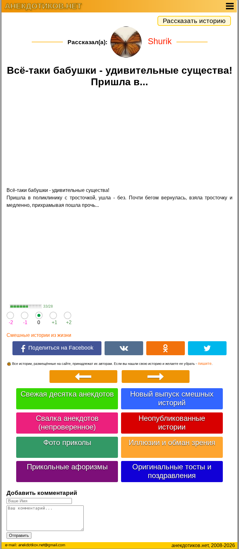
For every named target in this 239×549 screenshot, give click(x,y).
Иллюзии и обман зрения (172, 442)
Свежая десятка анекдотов (67, 394)
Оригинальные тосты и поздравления (171, 471)
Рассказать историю (194, 20)
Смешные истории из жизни (39, 335)
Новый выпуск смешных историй (171, 398)
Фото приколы (67, 442)
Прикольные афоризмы (67, 467)
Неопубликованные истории (171, 422)
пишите (205, 363)
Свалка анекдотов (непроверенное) (67, 422)
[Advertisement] (119, 138)
